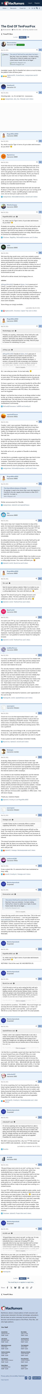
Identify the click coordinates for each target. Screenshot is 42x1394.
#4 (40, 162)
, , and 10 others (20, 237)
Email (2, 1335)
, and (16, 406)
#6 (40, 252)
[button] (2, 3)
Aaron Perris (24, 1365)
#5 (40, 212)
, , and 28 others (22, 76)
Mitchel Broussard (6, 1345)
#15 (40, 757)
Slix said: (5, 583)
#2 (40, 92)
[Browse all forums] (34, 8)
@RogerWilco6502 (7, 284)
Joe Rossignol (25, 1338)
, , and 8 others (20, 468)
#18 (40, 889)
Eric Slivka (24, 1332)
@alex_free (24, 284)
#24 (40, 1164)
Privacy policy (5, 1376)
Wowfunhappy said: (8, 331)
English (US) (36, 1378)
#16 (40, 815)
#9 (40, 483)
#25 (40, 1228)
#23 (40, 1117)
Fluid (2, 1379)
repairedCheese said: (9, 1030)
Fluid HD (6, 1379)
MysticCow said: (7, 983)
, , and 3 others (19, 99)
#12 (40, 617)
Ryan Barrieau (25, 1358)
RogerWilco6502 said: (9, 216)
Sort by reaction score (30, 29)
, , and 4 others (17, 874)
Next (21, 37)
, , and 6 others (16, 741)
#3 (40, 141)
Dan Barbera (4, 1358)
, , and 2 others (16, 640)
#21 (40, 1026)
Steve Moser (4, 1365)
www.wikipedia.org (7, 919)
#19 (40, 949)
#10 (40, 520)
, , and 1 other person (21, 1101)
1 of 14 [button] (15, 37)
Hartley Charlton (5, 1352)
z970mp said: (7, 350)
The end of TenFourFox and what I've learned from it (22, 900)
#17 (40, 865)
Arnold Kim (4, 1332)
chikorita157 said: (8, 1122)
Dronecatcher (7, 29)
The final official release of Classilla (15, 488)
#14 (40, 713)
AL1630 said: (6, 1233)
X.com (6, 1335)
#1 (40, 50)
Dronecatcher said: (8, 894)
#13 (40, 655)
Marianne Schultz (25, 1352)
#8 (40, 421)
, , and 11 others (21, 311)
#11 (40, 578)
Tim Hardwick (24, 1345)
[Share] (37, 50)
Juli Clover (4, 1338)
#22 (40, 1081)
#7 (40, 326)
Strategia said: (7, 819)
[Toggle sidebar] (40, 8)
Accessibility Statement (17, 1376)
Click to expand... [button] (21, 367)
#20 (40, 979)
